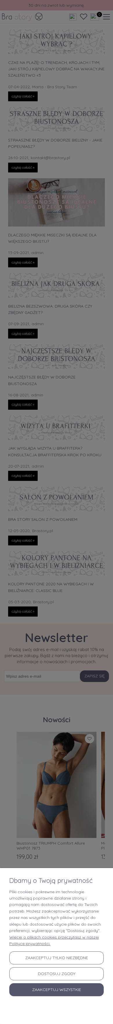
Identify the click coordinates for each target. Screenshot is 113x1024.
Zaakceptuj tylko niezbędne (56, 957)
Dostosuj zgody (56, 973)
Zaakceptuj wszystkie (56, 989)
